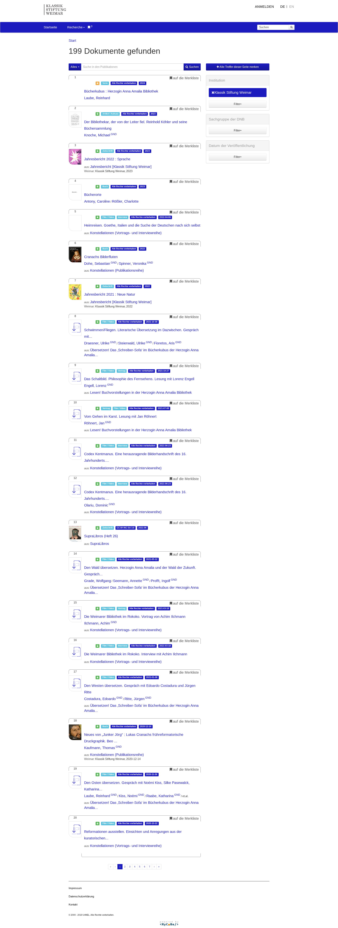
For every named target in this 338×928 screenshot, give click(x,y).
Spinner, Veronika (132, 263)
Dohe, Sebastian (97, 263)
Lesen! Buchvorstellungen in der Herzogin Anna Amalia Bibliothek (141, 392)
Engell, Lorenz (95, 386)
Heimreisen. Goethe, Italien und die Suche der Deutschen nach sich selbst (142, 225)
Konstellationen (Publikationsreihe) (117, 270)
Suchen (194, 66)
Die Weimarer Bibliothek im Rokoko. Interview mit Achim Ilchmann (135, 654)
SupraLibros (99, 544)
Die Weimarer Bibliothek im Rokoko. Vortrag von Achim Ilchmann (134, 616)
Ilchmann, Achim (97, 623)
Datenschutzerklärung (81, 896)
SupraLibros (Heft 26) (101, 536)
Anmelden (264, 6)
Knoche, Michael (97, 135)
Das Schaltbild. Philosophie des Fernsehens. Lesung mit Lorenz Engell (139, 379)
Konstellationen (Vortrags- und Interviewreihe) (126, 233)
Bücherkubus (121, 91)
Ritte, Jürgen (134, 699)
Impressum (75, 888)
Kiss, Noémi (128, 796)
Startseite (50, 27)
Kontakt (73, 904)
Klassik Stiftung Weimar (233, 92)
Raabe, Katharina (160, 796)
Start (72, 40)
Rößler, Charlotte (125, 201)
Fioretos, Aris (164, 343)
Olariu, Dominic (96, 505)
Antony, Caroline (97, 201)
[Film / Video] (75, 223)
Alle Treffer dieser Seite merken (239, 66)
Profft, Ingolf (160, 581)
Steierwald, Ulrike (131, 343)
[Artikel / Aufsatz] (75, 120)
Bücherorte (92, 195)
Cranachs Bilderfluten (101, 257)
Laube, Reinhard (97, 98)
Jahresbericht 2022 (107, 159)
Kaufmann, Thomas (99, 748)
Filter (237, 104)
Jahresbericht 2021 (109, 294)
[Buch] (75, 192)
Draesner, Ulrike (96, 343)
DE (282, 6)
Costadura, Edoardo (100, 699)
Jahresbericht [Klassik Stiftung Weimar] (121, 167)
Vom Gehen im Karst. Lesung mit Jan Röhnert (120, 416)
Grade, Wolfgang (97, 581)
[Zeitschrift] (75, 157)
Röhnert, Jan (94, 423)
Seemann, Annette (127, 581)
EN (291, 6)
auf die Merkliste (186, 78)
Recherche (75, 27)
